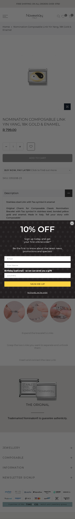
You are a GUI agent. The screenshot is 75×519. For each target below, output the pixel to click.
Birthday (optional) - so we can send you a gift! (28, 270)
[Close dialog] (72, 223)
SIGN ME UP (37, 284)
